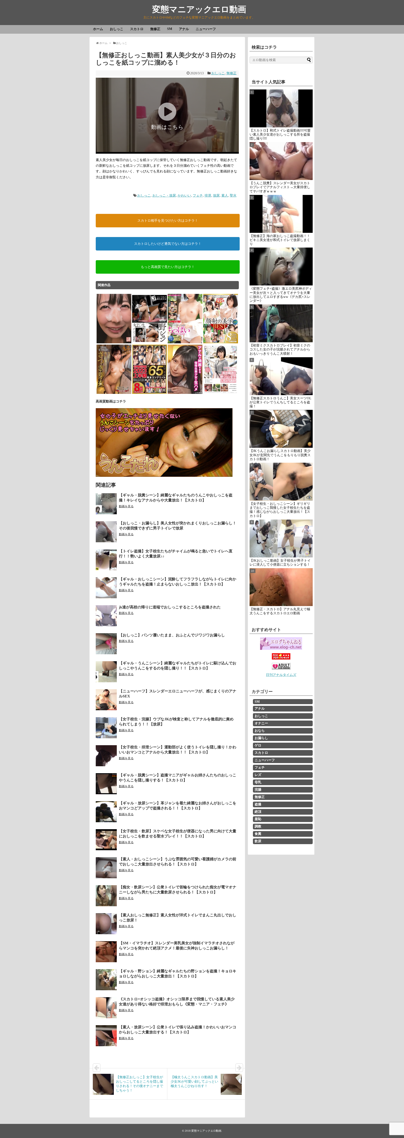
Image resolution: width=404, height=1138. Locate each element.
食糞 (258, 834)
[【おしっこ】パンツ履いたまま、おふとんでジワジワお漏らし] (106, 643)
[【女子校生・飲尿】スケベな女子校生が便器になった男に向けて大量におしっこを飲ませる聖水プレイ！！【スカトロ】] (106, 839)
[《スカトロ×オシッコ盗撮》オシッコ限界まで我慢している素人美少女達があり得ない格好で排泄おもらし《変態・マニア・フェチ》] (106, 1007)
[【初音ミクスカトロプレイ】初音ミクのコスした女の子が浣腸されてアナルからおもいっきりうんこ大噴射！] (281, 323)
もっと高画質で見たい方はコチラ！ (168, 267)
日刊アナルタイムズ (281, 675)
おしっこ (116, 29)
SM (169, 29)
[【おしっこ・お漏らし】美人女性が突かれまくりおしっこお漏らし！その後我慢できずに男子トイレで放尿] (106, 531)
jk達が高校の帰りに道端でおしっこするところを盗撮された (170, 607)
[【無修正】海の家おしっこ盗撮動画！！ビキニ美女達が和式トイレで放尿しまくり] (281, 214)
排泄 (208, 195)
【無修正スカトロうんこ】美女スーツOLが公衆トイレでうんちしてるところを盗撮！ (280, 402)
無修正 (155, 29)
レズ (258, 775)
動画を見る (126, 506)
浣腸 (258, 789)
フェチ (198, 195)
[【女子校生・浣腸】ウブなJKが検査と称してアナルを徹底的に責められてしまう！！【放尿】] (106, 727)
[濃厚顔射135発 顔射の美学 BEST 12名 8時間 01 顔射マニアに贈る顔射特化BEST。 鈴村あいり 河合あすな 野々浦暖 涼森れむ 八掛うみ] (220, 342)
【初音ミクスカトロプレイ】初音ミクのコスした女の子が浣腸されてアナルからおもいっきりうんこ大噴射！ (280, 349)
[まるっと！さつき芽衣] (114, 393)
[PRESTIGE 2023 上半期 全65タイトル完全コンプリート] (149, 393)
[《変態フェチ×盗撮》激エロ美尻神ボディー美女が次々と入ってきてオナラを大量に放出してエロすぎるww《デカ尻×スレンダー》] (281, 266)
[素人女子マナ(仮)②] (114, 342)
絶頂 (258, 811)
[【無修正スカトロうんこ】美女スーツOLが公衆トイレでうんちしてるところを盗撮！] (281, 376)
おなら (260, 730)
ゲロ (258, 745)
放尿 (216, 195)
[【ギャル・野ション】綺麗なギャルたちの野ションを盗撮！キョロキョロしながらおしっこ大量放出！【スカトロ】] (106, 979)
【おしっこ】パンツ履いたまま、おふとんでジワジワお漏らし (172, 635)
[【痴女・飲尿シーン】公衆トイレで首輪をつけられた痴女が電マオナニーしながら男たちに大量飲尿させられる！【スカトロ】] (106, 895)
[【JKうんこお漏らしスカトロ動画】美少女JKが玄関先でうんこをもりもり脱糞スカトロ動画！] (281, 429)
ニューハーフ (206, 29)
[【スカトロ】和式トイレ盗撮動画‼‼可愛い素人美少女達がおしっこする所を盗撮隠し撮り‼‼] (281, 108)
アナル (184, 29)
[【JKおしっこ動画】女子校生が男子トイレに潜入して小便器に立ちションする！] (281, 538)
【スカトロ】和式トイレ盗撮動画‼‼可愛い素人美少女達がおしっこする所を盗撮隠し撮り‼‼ (280, 134)
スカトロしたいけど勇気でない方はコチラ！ (167, 243)
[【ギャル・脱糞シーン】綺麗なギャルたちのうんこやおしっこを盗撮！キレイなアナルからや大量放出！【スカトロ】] (106, 503)
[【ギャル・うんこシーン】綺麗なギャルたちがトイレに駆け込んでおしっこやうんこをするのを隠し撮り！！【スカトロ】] (106, 671)
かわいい (184, 195)
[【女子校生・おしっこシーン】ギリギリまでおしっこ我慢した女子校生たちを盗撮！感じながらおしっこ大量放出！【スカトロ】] (281, 482)
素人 (224, 195)
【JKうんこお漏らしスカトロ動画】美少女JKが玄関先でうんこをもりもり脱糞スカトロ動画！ (280, 455)
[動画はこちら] (167, 151)
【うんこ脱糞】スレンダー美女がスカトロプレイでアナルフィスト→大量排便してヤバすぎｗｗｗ (280, 187)
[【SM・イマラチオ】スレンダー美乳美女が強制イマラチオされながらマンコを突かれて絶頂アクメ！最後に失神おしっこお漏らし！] (106, 951)
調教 (258, 826)
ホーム (98, 29)
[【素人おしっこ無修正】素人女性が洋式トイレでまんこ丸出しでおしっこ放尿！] (106, 923)
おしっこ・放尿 (164, 195)
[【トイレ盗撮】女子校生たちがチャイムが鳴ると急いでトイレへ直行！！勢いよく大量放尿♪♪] (106, 559)
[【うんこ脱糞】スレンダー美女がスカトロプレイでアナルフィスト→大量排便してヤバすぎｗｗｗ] (281, 161)
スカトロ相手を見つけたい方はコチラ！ (167, 220)
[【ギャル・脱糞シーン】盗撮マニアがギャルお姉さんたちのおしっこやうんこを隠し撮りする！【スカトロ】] (106, 783)
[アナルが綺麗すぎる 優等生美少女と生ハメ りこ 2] (185, 393)
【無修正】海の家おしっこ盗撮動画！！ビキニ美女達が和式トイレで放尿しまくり (280, 240)
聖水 (233, 195)
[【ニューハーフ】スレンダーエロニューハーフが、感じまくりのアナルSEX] (106, 699)
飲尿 (258, 841)
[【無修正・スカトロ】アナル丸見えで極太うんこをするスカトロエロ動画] (281, 587)
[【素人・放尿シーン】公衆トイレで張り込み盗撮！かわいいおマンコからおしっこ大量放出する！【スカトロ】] (106, 1035)
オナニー (261, 723)
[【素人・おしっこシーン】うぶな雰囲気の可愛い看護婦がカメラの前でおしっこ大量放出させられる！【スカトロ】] (106, 867)
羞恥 (258, 819)
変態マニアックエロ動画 (199, 9)
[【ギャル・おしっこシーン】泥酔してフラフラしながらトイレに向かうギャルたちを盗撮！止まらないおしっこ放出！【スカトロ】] (106, 587)
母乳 (258, 782)
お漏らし (261, 738)
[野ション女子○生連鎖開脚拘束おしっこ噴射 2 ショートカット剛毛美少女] (149, 342)
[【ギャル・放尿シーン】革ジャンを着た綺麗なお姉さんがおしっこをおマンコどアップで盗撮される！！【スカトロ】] (106, 811)
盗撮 (258, 804)
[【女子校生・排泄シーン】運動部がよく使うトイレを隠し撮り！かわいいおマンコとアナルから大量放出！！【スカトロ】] (106, 755)
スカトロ (137, 29)
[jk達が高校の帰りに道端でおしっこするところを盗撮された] (106, 615)
